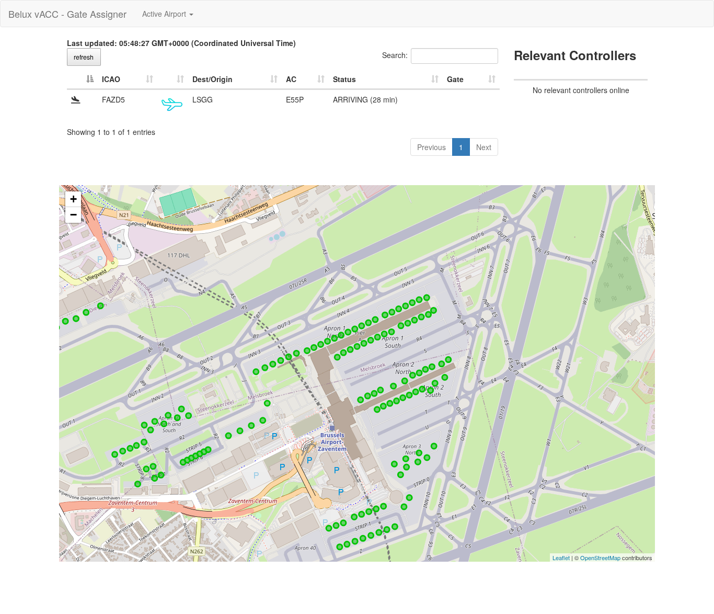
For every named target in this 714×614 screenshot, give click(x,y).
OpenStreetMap (600, 557)
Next (483, 147)
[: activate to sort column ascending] (172, 79)
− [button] (73, 214)
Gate (455, 79)
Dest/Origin (212, 79)
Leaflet (561, 557)
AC (291, 79)
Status (344, 79)
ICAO (111, 79)
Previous (431, 147)
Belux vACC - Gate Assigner (67, 13)
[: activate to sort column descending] (82, 79)
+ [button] (73, 199)
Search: (395, 55)
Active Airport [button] (165, 13)
